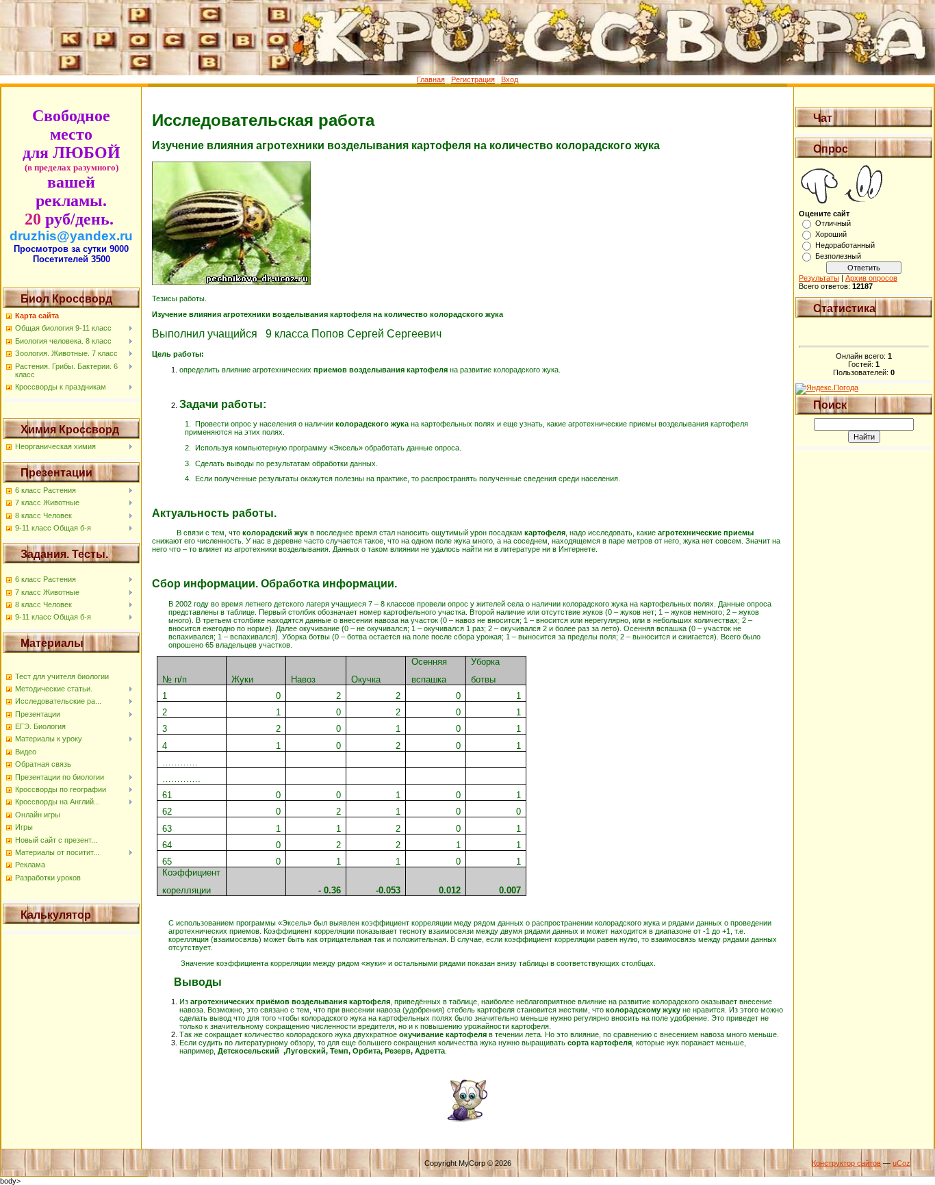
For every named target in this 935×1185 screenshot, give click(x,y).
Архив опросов (871, 278)
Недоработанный (845, 245)
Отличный (833, 223)
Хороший (831, 234)
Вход (509, 79)
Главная (431, 79)
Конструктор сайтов (846, 1163)
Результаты (819, 278)
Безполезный (838, 256)
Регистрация (473, 79)
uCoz (901, 1163)
